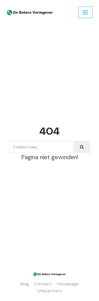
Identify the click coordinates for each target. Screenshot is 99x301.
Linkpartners (49, 291)
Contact (42, 284)
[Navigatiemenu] (85, 12)
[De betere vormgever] (30, 12)
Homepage (68, 284)
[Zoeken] (81, 147)
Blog (24, 284)
